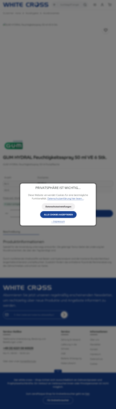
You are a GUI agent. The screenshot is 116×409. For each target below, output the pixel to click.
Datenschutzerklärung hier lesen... (65, 198)
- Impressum (58, 221)
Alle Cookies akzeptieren (58, 214)
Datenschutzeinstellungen (58, 206)
